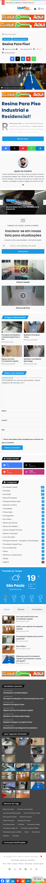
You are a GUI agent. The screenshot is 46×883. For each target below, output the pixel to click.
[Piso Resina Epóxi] (23, 785)
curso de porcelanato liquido (12, 813)
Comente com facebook (21, 377)
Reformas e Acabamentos (12, 555)
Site (3, 430)
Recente (21, 609)
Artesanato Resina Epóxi (11, 501)
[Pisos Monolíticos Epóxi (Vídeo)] (8, 794)
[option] (23, 202)
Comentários (37, 609)
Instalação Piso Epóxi (23, 820)
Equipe (15, 864)
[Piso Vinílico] (8, 649)
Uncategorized (8, 516)
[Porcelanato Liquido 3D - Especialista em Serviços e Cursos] (23, 8)
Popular (7, 609)
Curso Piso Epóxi (9, 537)
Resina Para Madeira (10, 526)
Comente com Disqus (36, 377)
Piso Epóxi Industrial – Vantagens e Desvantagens (21, 540)
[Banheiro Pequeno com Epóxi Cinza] (23, 750)
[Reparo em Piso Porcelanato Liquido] (12, 351)
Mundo (21, 864)
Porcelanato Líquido (10, 487)
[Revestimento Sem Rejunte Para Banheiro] (37, 750)
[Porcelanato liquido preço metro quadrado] (8, 639)
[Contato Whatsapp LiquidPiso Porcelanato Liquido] (23, 17)
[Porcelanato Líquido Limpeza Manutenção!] (8, 767)
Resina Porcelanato (20, 39)
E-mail (4, 420)
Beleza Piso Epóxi (8, 809)
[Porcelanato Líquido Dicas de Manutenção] (23, 767)
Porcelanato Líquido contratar (12, 832)
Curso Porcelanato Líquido (32, 813)
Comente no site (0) (7, 377)
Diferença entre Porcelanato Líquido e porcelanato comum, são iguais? (28, 658)
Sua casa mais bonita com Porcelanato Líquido (27, 617)
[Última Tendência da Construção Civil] (8, 775)
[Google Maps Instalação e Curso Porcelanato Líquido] (37, 776)
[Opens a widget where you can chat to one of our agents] (37, 879)
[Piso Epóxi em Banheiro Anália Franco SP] (8, 758)
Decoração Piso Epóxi (10, 817)
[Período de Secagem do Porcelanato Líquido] (23, 794)
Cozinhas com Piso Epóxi (25, 809)
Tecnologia (28, 864)
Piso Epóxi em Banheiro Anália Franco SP (20, 2)
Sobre (9, 864)
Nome (4, 411)
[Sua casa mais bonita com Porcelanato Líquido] (8, 619)
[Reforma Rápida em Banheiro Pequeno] (23, 758)
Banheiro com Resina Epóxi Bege (32, 360)
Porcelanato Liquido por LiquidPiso (23, 860)
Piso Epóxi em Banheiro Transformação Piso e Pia (11, 337)
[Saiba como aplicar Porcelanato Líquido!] (8, 629)
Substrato (6, 836)
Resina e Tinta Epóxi (10, 533)
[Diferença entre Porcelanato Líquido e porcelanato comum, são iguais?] (8, 659)
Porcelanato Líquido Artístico (30, 828)
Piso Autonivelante (9, 824)
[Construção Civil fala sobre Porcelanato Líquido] (8, 785)
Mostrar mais (22, 139)
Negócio (6, 562)
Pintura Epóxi (7, 512)
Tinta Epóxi (15, 836)
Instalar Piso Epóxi (8, 820)
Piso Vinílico (7, 519)
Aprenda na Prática (10, 505)
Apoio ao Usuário (10, 49)
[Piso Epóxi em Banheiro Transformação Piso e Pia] (12, 327)
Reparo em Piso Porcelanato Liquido (10, 360)
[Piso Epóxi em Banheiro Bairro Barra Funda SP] (37, 758)
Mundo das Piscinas (10, 523)
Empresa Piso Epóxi (26, 817)
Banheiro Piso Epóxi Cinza (32, 336)
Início (6, 34)
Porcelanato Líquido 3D (10, 828)
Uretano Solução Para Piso (12, 530)
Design (5, 558)
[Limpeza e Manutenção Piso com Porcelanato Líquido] (37, 767)
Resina (27, 832)
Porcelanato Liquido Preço (12, 544)
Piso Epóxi (12, 34)
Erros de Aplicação (9, 548)
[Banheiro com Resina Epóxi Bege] (34, 351)
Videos (5, 551)
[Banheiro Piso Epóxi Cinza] (34, 327)
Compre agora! (38, 864)
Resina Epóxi (36, 832)
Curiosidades (7, 508)
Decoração (7, 494)
